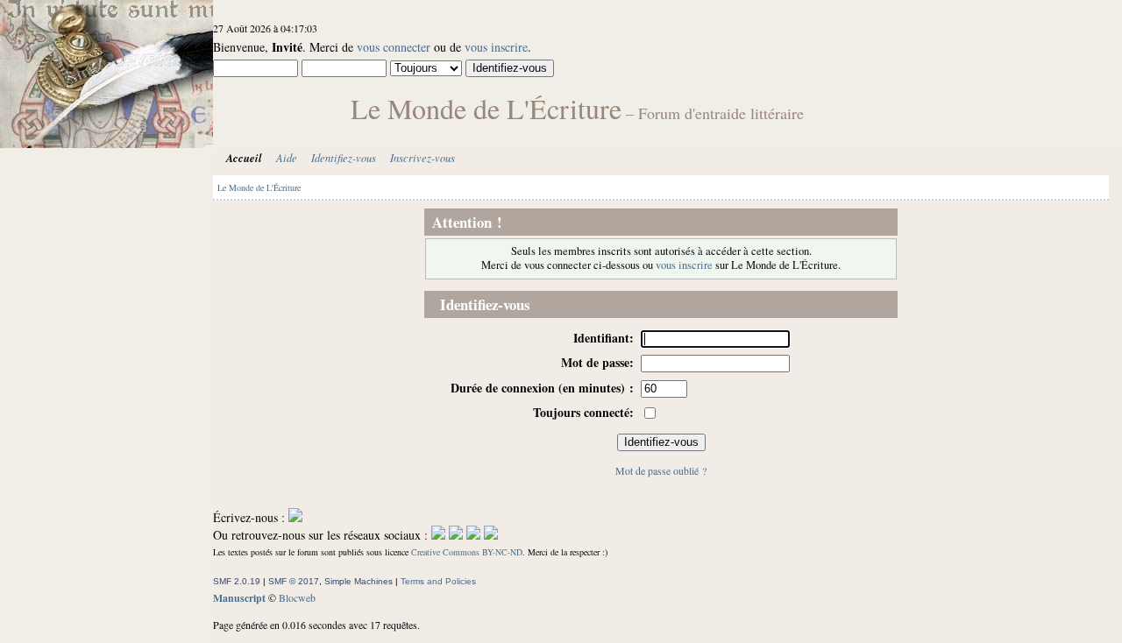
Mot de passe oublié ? (661, 470)
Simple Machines (358, 581)
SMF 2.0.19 (236, 581)
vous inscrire (496, 47)
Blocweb (297, 597)
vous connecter (393, 47)
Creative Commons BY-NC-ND (466, 552)
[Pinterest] (491, 534)
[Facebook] (438, 534)
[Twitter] (456, 534)
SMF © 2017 (293, 581)
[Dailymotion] (473, 534)
